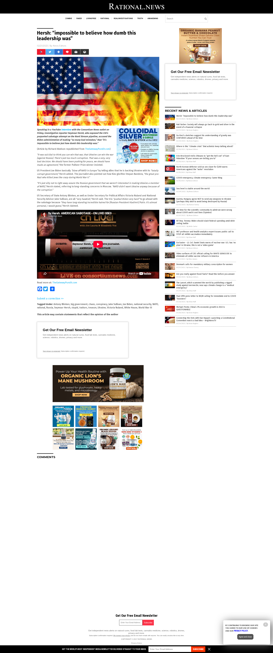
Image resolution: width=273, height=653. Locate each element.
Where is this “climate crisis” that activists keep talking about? (204, 146)
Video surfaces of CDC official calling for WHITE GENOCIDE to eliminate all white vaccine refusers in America (204, 254)
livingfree (91, 18)
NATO (155, 304)
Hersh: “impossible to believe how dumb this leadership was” (204, 116)
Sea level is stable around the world (193, 188)
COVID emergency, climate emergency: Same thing (199, 178)
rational (105, 18)
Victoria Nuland (115, 307)
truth (140, 18)
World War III (145, 307)
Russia (49, 307)
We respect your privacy (121, 635)
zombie (68, 18)
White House (130, 307)
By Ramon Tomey (193, 205)
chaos (92, 304)
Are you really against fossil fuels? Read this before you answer (205, 274)
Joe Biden (128, 304)
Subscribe (198, 649)
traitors (83, 307)
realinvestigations (123, 18)
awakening (152, 18)
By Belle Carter (192, 226)
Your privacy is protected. (51, 351)
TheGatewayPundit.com (97, 149)
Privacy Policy (136, 643)
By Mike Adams (192, 259)
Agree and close (245, 637)
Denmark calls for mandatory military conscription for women (204, 264)
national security (142, 304)
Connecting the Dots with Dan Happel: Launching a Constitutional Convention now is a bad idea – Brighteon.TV (205, 319)
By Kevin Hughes (192, 130)
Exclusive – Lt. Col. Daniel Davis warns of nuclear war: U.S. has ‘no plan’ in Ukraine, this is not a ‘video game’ (206, 243)
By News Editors (192, 119)
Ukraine (102, 307)
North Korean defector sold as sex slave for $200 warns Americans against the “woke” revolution (202, 168)
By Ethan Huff (191, 162)
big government (79, 304)
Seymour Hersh (62, 307)
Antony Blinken (62, 304)
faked (79, 18)
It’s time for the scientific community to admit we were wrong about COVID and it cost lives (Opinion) (204, 211)
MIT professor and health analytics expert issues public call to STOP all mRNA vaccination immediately (205, 232)
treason (92, 307)
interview (66, 129)
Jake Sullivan (115, 304)
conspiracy (101, 304)
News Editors (59, 46)
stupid (75, 307)
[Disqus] (98, 496)
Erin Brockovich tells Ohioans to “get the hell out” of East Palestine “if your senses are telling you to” (202, 157)
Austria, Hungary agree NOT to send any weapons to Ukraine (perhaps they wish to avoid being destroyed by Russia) (203, 200)
